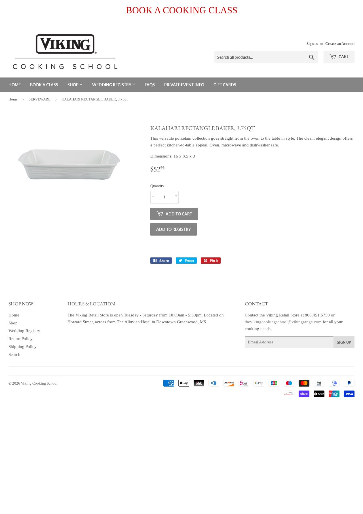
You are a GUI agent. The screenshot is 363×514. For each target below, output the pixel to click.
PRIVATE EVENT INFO (184, 84)
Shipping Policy (23, 346)
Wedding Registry (24, 330)
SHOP (73, 84)
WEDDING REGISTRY (112, 84)
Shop (13, 323)
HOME (15, 84)
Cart (343, 56)
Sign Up (344, 342)
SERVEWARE (39, 99)
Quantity (157, 186)
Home (13, 99)
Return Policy (21, 338)
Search (14, 354)
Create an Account (339, 44)
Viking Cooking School (39, 383)
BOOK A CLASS (44, 84)
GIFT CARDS (225, 84)
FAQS (150, 84)
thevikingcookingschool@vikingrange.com (283, 322)
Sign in (312, 44)
